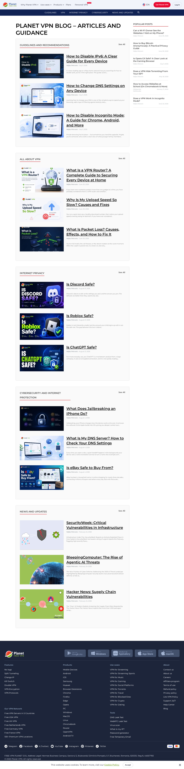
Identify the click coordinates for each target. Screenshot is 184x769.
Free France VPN (12, 733)
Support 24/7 (169, 701)
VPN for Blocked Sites (120, 697)
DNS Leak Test (117, 717)
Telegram (12, 746)
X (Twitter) (44, 746)
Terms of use (169, 685)
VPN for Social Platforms (122, 685)
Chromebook (69, 724)
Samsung (67, 681)
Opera (66, 705)
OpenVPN (67, 732)
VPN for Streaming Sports (122, 673)
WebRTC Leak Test (118, 721)
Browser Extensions (72, 689)
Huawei (66, 685)
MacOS (66, 716)
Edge (65, 701)
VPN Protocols (11, 693)
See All (122, 44)
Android (67, 673)
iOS (64, 677)
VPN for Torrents (118, 689)
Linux (65, 720)
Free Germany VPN (13, 729)
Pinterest (89, 746)
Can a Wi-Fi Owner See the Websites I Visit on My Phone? (148, 31)
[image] (14, 653)
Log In (177, 5)
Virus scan (115, 725)
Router (66, 728)
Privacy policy (170, 693)
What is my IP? (117, 729)
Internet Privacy (78, 12)
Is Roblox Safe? (79, 316)
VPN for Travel (117, 693)
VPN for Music (117, 677)
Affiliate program (171, 681)
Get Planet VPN (162, 5)
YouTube (59, 746)
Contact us (168, 670)
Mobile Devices (70, 670)
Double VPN (10, 685)
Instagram (74, 746)
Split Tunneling (11, 673)
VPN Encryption (12, 689)
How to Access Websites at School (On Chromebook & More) (150, 85)
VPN (63, 12)
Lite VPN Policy (170, 697)
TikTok (103, 746)
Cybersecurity (100, 12)
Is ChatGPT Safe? (81, 347)
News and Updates (122, 12)
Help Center (169, 705)
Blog (165, 708)
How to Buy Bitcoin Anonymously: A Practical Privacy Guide (150, 46)
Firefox (66, 697)
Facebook (28, 746)
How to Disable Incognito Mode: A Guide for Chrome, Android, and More (95, 120)
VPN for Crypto (117, 701)
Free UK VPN (10, 721)
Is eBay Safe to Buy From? (89, 468)
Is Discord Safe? (80, 284)
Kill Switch (9, 681)
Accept (128, 765)
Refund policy (169, 689)
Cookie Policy (111, 765)
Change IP (9, 677)
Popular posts (142, 24)
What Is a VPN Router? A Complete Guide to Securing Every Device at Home (92, 175)
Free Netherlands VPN (14, 725)
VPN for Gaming (118, 681)
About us (167, 673)
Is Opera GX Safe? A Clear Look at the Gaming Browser (150, 59)
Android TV (68, 736)
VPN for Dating (117, 705)
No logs (8, 670)
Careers (167, 677)
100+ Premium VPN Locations (18, 737)
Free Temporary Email (120, 737)
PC (64, 708)
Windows (67, 712)
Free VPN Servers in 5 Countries (19, 713)
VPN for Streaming (119, 670)
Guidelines (50, 12)
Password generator (119, 733)
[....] (9, 4)
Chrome (67, 693)
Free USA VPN (11, 717)
